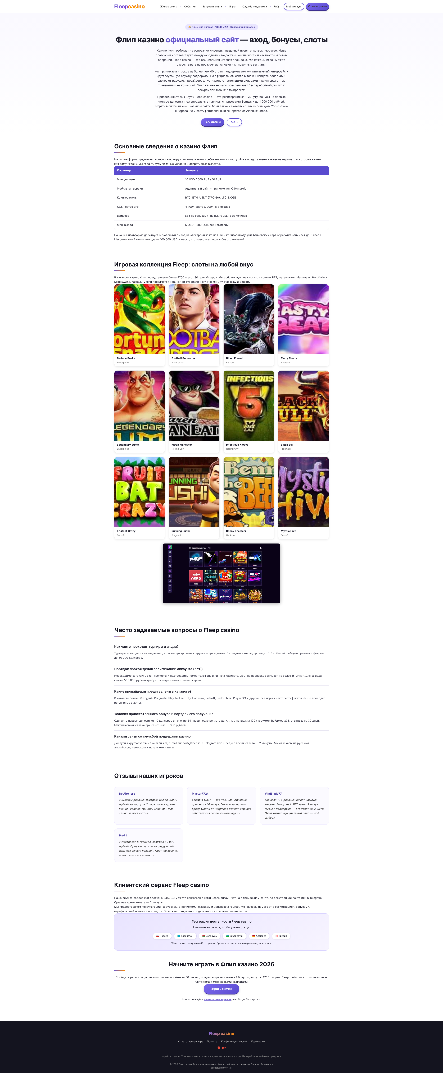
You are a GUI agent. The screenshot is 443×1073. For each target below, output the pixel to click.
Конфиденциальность (234, 1041)
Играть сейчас (221, 989)
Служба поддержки (254, 6)
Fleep (129, 6)
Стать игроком (317, 6)
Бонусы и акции (212, 6)
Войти (234, 122)
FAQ (276, 6)
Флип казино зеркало (217, 999)
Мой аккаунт (294, 6)
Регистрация (213, 121)
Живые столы (168, 6)
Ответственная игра (190, 1041)
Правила (212, 1041)
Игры (232, 6)
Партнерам (258, 1041)
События (190, 6)
